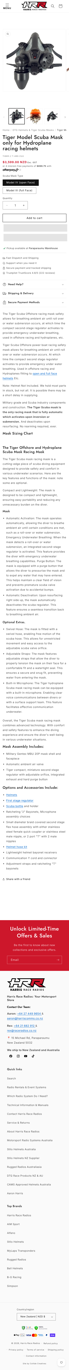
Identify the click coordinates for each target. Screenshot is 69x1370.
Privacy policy (16, 1350)
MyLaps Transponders (21, 1250)
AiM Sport (13, 1224)
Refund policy (51, 1343)
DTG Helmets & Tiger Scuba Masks (33, 130)
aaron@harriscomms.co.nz (25, 1018)
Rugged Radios (16, 1259)
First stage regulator (19, 800)
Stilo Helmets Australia (21, 1149)
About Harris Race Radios (23, 1131)
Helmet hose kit (16, 846)
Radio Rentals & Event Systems (26, 1087)
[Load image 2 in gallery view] (34, 116)
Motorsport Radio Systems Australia (30, 1140)
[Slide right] (65, 117)
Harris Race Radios (19, 1215)
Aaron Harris (15, 1193)
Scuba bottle (14, 806)
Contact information (36, 1356)
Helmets (11, 794)
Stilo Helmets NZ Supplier (23, 1158)
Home (6, 130)
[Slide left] (4, 117)
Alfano (11, 1233)
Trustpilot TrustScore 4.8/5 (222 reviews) (30, 273)
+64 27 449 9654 (29, 1013)
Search (11, 1078)
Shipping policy (56, 1350)
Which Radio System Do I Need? (27, 1096)
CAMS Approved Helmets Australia (29, 1184)
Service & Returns (18, 1122)
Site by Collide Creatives (34, 1364)
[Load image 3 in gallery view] (52, 116)
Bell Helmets (15, 1268)
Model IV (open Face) (20, 182)
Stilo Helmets (15, 1241)
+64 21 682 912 (24, 1025)
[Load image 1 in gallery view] (17, 116)
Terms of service (35, 1350)
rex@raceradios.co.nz (21, 1030)
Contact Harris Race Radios (24, 1113)
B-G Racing (14, 1277)
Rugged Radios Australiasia (24, 1167)
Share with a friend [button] (18, 879)
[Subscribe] (58, 960)
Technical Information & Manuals (27, 1105)
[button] (7, 6)
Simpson (12, 1286)
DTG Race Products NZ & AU (25, 1175)
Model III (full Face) (19, 190)
